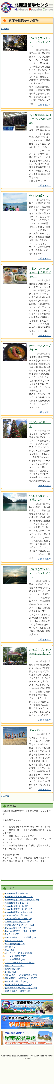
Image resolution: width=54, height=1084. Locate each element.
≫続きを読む (44, 105)
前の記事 (5, 28)
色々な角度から (38, 195)
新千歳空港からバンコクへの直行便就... (40, 119)
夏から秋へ (36, 730)
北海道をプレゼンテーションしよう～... (40, 42)
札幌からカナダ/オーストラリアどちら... (40, 272)
